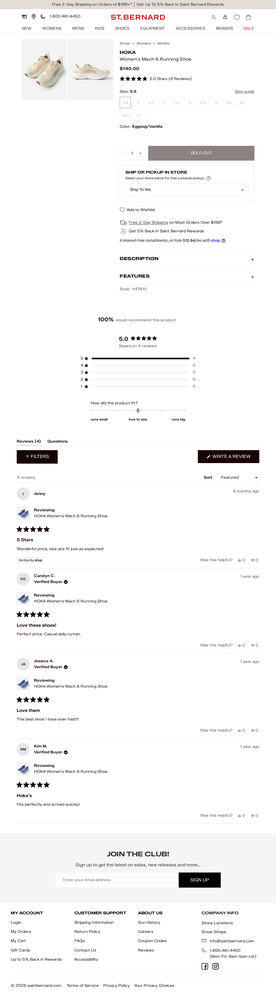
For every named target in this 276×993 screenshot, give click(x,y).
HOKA (128, 52)
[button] (156, 79)
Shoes (122, 28)
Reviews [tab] (29, 442)
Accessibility (86, 959)
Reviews (146, 950)
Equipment (152, 28)
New (27, 28)
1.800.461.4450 (225, 950)
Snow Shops (214, 931)
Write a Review (235, 458)
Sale (249, 28)
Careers (145, 931)
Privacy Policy (116, 985)
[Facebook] (205, 966)
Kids (99, 28)
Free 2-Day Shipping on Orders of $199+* (92, 4)
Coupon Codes (152, 941)
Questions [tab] (57, 442)
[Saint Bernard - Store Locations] (33, 16)
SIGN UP (199, 879)
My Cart (18, 941)
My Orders (21, 931)
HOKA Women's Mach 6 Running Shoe (71, 516)
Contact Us (85, 950)
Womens (51, 28)
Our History (149, 922)
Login (16, 922)
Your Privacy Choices (154, 985)
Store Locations (217, 922)
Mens (78, 28)
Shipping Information (94, 922)
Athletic (163, 43)
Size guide (244, 91)
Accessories (190, 28)
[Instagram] (215, 966)
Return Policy (87, 931)
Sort (208, 477)
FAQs (79, 941)
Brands (224, 28)
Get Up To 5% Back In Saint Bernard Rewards (180, 4)
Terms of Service (83, 985)
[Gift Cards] (24, 16)
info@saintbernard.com (232, 941)
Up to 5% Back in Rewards (36, 959)
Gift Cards (20, 950)
